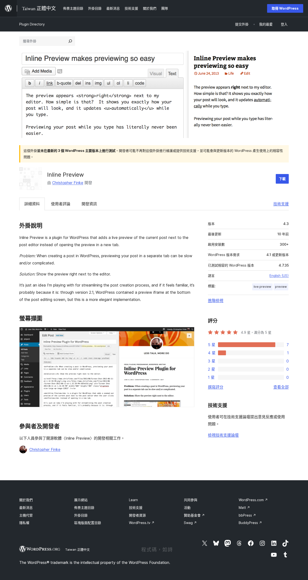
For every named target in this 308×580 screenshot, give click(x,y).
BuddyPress (250, 523)
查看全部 (281, 387)
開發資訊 (89, 203)
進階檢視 (215, 300)
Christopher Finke (67, 182)
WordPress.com (253, 500)
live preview (262, 286)
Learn (133, 500)
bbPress (247, 515)
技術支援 (281, 203)
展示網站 (81, 500)
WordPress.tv (141, 523)
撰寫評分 (215, 387)
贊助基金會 (194, 515)
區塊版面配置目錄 (87, 523)
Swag (190, 523)
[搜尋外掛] (70, 41)
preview (281, 286)
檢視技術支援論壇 (223, 435)
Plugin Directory (32, 24)
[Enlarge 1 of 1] (188, 333)
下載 (282, 179)
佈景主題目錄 (84, 507)
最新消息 (26, 507)
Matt (244, 507)
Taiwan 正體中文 (77, 549)
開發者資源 (137, 515)
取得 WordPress (285, 8)
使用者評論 (60, 203)
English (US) (279, 276)
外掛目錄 (81, 515)
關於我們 (26, 500)
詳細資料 (32, 203)
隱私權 (24, 523)
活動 (187, 507)
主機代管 (26, 515)
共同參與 (190, 500)
